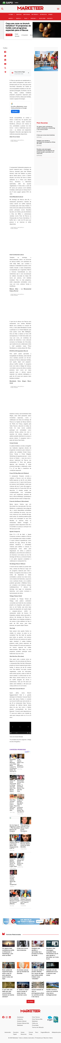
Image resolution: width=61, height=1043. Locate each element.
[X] (5, 67)
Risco (36, 1032)
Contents (50, 18)
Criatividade (26, 14)
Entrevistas (43, 14)
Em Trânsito (35, 14)
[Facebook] (5, 51)
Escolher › (15, 111)
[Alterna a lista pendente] (14, 14)
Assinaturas (20, 1017)
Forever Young (31, 1033)
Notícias (9, 34)
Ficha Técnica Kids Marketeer (37, 1020)
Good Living (42, 18)
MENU (16, 2)
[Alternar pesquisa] (2, 9)
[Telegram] (5, 71)
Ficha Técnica (36, 1017)
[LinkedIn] (5, 59)
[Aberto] (58, 8)
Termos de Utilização (38, 1027)
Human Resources (23, 1033)
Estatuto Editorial (21, 1021)
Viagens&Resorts (45, 1032)
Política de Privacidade (35, 1024)
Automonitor (8, 1032)
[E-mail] (5, 63)
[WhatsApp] (5, 55)
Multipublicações (56, 1032)
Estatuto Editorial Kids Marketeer (23, 1024)
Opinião (50, 14)
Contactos (20, 1019)
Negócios (19, 14)
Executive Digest (15, 1033)
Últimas (11, 14)
